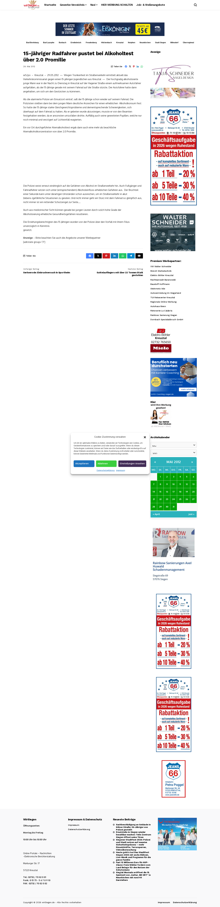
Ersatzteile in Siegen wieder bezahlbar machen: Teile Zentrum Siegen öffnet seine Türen (133, 834)
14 (154, 491)
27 (193, 499)
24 (173, 499)
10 (173, 484)
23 (167, 499)
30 (167, 506)
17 (174, 491)
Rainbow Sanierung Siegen (163, 315)
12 (187, 484)
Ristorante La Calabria (161, 310)
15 (160, 491)
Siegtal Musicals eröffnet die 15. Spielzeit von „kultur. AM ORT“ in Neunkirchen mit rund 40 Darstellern (133, 876)
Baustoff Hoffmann (160, 284)
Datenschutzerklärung (106, 470)
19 (187, 491)
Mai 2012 (173, 462)
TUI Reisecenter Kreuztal (162, 297)
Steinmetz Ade (157, 288)
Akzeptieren (82, 463)
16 (167, 491)
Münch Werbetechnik (160, 271)
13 (193, 484)
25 (180, 499)
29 (160, 506)
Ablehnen (103, 463)
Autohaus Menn (158, 306)
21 (154, 499)
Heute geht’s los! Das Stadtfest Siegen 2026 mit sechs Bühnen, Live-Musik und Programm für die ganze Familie (133, 856)
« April (156, 514)
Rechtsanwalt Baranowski (163, 280)
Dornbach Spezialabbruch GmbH (166, 319)
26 (187, 499)
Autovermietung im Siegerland (165, 293)
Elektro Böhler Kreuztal (161, 275)
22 (160, 499)
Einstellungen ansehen (132, 463)
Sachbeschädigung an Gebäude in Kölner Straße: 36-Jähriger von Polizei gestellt (133, 827)
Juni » (191, 514)
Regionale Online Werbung (163, 302)
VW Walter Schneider (160, 266)
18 (180, 491)
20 (193, 491)
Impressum (120, 470)
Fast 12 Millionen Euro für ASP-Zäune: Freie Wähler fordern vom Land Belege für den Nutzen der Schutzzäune (133, 866)
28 (154, 506)
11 (180, 484)
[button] (144, 436)
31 (174, 506)
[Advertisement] (83, 158)
